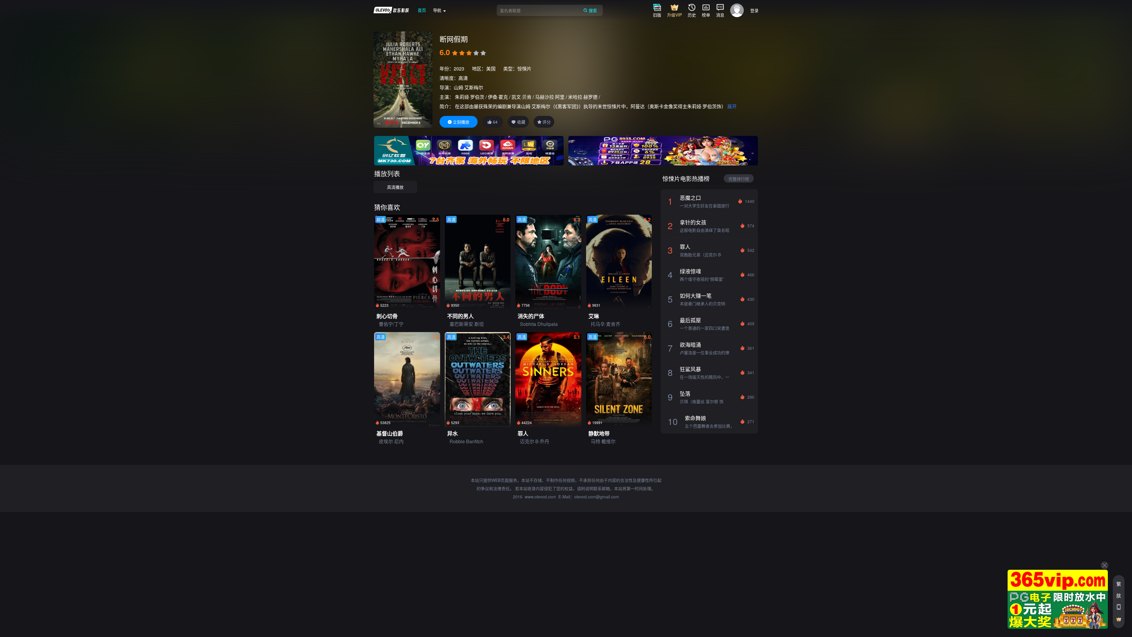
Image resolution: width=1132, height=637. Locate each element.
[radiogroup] (469, 53)
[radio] (455, 53)
